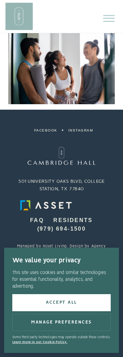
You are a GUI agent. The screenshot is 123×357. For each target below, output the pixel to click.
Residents (73, 220)
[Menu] (109, 18)
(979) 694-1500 (61, 229)
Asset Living (55, 246)
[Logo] (61, 156)
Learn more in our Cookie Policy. (39, 342)
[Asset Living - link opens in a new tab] (61, 205)
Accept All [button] (61, 302)
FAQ (37, 220)
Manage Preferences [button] (61, 322)
